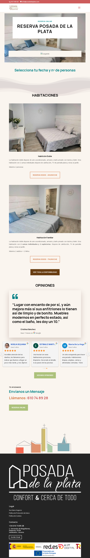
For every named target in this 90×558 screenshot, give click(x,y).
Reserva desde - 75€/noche (45, 259)
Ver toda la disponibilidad (45, 272)
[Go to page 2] (46, 368)
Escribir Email (15, 537)
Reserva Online (18, 407)
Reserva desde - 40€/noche (45, 175)
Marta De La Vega (76, 344)
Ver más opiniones (45, 375)
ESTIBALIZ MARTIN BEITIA (48, 344)
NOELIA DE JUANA (18, 344)
